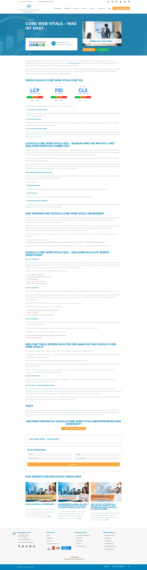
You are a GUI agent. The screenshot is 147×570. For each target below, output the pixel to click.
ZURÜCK (31, 19)
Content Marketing (80, 546)
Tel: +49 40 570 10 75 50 (24, 539)
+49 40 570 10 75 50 (26, 1)
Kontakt (89, 49)
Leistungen (57, 8)
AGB (129, 566)
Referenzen (50, 538)
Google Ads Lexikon (109, 549)
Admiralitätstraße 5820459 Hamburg (23, 536)
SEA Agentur (107, 538)
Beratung (67, 8)
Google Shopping (108, 543)
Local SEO (78, 543)
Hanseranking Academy (53, 543)
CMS (64, 379)
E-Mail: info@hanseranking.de (26, 542)
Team (48, 535)
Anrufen (103, 49)
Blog (109, 8)
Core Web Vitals (74, 63)
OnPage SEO (79, 538)
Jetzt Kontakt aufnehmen (74, 428)
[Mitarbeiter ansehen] (54, 43)
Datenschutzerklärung (118, 566)
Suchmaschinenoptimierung (83, 535)
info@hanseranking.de (45, 1)
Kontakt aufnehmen (121, 8)
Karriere (84, 8)
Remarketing (107, 540)
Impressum (106, 566)
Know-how (101, 8)
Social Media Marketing (110, 546)
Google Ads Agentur (109, 535)
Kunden (92, 8)
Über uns (76, 8)
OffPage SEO (79, 540)
